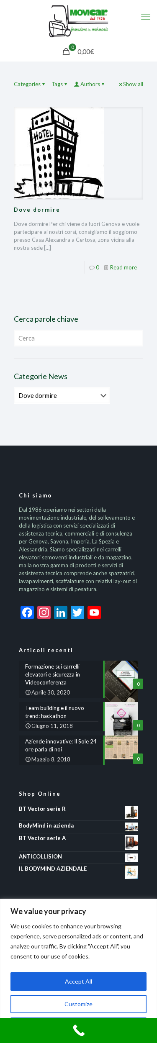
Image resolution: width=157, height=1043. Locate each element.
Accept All (78, 981)
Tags (57, 84)
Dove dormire (37, 209)
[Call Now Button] (78, 1030)
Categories (27, 84)
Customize (78, 1003)
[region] (78, 971)
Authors (90, 84)
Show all (133, 84)
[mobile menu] (146, 17)
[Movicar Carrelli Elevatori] (78, 21)
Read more (123, 267)
